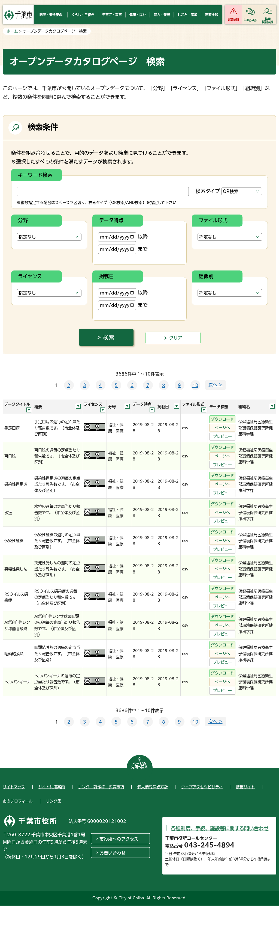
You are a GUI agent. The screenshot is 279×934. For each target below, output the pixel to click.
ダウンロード (222, 419)
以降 (143, 236)
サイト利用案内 (51, 787)
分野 (23, 220)
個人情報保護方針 (152, 787)
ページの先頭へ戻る (139, 765)
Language (250, 19)
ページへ (222, 428)
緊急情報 (233, 19)
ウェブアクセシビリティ (202, 787)
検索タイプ (208, 191)
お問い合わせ (112, 853)
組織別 (206, 276)
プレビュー (222, 436)
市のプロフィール (18, 801)
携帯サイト (245, 787)
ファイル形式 (213, 220)
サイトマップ (14, 787)
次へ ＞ (215, 385)
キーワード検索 (35, 174)
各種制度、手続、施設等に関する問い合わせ (220, 828)
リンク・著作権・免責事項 (101, 787)
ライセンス (30, 276)
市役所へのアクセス (118, 839)
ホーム (12, 31)
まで (143, 248)
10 (195, 385)
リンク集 (53, 801)
